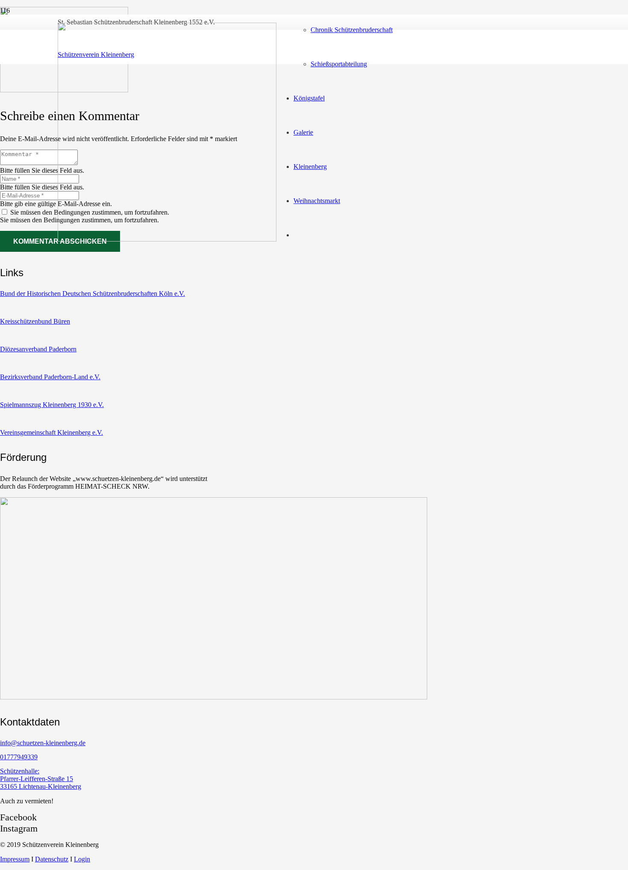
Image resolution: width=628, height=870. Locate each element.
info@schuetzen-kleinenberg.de (42, 742)
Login (82, 859)
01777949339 (19, 757)
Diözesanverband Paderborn (38, 349)
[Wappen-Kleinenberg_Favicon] (167, 239)
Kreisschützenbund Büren (35, 321)
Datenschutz (51, 859)
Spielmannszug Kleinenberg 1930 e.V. (52, 404)
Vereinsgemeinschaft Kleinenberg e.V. (51, 432)
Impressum (14, 859)
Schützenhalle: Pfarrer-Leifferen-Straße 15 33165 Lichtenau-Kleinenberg (40, 778)
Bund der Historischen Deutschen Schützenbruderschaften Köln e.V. (92, 293)
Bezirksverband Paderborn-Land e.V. (50, 376)
